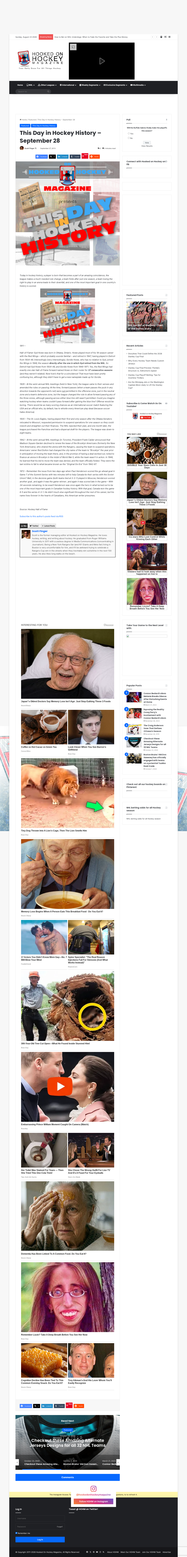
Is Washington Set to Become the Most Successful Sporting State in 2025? (86, 37)
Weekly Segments (89, 85)
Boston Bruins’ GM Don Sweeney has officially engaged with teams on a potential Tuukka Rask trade (155, 760)
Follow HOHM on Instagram (93, 1501)
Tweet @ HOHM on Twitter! (83, 1509)
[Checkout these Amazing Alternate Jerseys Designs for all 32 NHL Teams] (134, 742)
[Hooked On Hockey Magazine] (40, 58)
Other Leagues (47, 85)
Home (20, 85)
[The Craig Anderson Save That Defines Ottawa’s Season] (134, 729)
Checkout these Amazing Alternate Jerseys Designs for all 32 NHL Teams (155, 743)
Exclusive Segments (115, 85)
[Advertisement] (93, 103)
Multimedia (138, 85)
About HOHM (113, 1552)
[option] (67, 1442)
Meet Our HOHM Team (130, 1552)
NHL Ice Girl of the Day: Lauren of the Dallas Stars (146, 327)
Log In (40, 1539)
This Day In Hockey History (43, 126)
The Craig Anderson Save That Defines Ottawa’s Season (153, 728)
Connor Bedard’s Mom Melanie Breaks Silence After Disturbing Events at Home (155, 697)
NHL (30, 85)
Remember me (23, 1533)
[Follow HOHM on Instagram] (93, 1490)
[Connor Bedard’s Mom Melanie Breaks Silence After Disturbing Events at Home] (134, 697)
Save (86, 154)
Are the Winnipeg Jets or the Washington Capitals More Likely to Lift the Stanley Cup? (146, 385)
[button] (101, 61)
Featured (32, 120)
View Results (147, 146)
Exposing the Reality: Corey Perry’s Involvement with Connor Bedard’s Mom (67, 1442)
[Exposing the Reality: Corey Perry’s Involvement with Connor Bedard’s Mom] (134, 713)
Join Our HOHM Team (151, 1552)
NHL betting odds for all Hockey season (143, 819)
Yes (131, 134)
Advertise (167, 1552)
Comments (67, 1477)
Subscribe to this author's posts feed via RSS (41, 516)
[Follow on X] (36, 148)
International (68, 85)
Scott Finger (29, 148)
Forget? (60, 1527)
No (131, 138)
